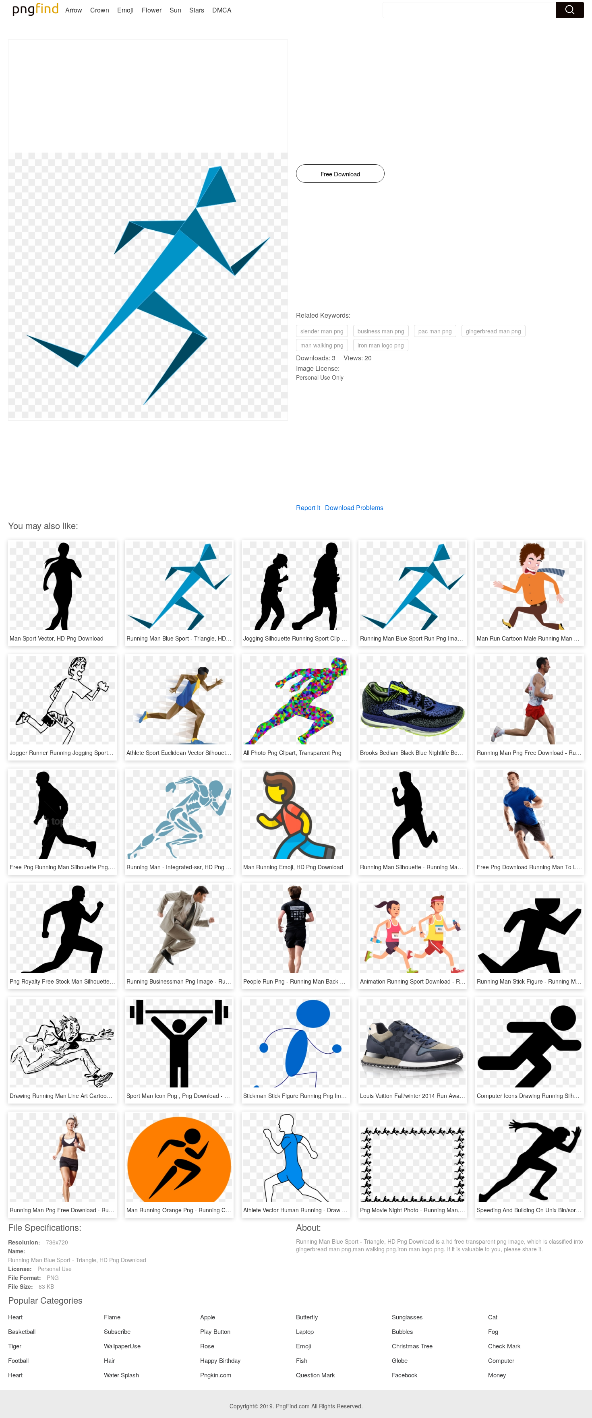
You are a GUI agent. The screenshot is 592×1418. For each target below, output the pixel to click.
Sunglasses (407, 1317)
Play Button (215, 1331)
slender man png (322, 331)
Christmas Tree (412, 1346)
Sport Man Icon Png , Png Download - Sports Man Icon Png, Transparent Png (225, 1095)
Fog (493, 1331)
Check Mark (504, 1346)
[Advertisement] (148, 96)
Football (18, 1360)
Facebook (405, 1374)
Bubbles (402, 1331)
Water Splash (121, 1374)
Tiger (14, 1346)
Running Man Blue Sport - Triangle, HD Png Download (195, 638)
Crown (99, 9)
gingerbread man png (493, 331)
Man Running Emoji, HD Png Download (293, 867)
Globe (400, 1360)
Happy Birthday (220, 1360)
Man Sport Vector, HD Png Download (56, 638)
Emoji (125, 9)
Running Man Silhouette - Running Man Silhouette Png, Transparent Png (452, 867)
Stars (196, 9)
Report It (308, 507)
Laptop (305, 1331)
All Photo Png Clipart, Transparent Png (292, 752)
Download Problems (354, 507)
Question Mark (315, 1374)
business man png (381, 331)
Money (497, 1374)
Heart (15, 1317)
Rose (207, 1346)
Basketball (21, 1331)
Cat (492, 1317)
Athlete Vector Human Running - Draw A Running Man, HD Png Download (337, 1210)
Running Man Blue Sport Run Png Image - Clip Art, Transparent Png (447, 638)
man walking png (322, 345)
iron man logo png (381, 345)
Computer (501, 1360)
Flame (112, 1317)
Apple (207, 1317)
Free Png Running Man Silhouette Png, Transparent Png (82, 867)
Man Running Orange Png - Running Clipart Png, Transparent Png (211, 1210)
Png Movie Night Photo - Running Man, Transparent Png (432, 1210)
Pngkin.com (216, 1374)
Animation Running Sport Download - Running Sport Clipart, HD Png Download (460, 981)
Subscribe (117, 1331)
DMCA (222, 9)
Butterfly (307, 1317)
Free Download (340, 173)
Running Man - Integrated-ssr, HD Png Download (188, 867)
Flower (151, 9)
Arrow (73, 9)
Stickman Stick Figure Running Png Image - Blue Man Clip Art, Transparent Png (344, 1095)
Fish (301, 1360)
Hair (109, 1360)
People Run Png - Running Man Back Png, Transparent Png (319, 981)
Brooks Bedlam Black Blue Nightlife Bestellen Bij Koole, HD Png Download (454, 752)
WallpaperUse (122, 1346)
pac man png (435, 331)
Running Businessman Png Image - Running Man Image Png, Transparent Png (227, 981)
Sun (175, 9)
